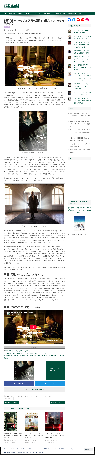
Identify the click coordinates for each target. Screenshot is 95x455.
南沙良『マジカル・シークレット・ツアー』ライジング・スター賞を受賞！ (80, 124)
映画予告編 (12, 13)
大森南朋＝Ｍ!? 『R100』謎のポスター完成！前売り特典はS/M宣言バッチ (13, 435)
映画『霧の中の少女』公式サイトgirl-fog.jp (18, 351)
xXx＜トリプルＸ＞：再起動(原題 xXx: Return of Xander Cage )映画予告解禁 (82, 45)
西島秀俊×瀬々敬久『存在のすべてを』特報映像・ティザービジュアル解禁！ (80, 116)
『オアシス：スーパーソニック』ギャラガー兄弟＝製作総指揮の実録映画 (82, 100)
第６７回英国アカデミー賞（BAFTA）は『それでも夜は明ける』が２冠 (34, 435)
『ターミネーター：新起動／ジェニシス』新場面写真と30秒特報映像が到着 (55, 435)
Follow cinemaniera (38, 389)
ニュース (7, 26)
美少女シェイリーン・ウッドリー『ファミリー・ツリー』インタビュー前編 (82, 59)
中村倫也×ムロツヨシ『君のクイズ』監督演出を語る (80, 145)
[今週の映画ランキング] (79, 223)
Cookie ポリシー (40, 452)
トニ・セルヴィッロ (40, 396)
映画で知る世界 (60, 13)
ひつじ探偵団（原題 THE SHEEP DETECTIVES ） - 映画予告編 (82, 67)
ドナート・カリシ (54, 396)
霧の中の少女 (9, 398)
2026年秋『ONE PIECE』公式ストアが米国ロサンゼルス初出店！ (80, 139)
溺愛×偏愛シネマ (48, 13)
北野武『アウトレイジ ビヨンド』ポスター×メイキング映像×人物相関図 (82, 86)
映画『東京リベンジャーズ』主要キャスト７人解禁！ (58, 402)
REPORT (27, 13)
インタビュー (36, 13)
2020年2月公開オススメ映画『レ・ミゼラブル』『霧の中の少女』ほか (25, 353)
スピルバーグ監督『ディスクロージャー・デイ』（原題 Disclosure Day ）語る (80, 132)
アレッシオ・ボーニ (16, 396)
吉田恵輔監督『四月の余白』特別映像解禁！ (80, 151)
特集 (80, 13)
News (20, 13)
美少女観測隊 (72, 13)
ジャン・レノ (28, 396)
